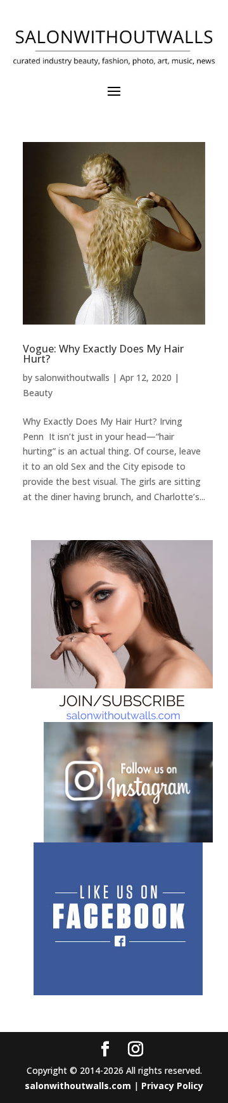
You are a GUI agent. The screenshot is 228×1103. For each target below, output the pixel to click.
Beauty (38, 393)
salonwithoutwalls (72, 377)
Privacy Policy (172, 1086)
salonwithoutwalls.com (78, 1086)
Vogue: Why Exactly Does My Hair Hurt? (103, 354)
